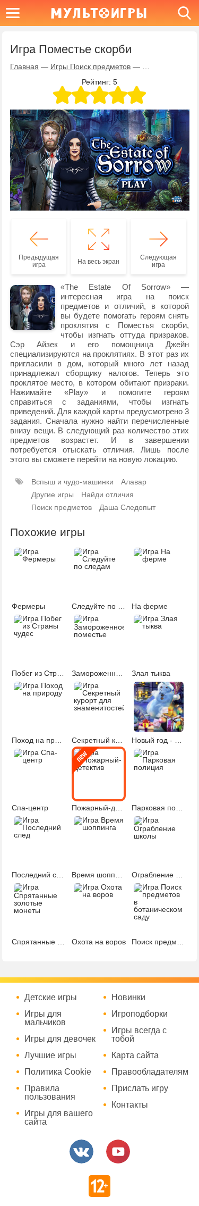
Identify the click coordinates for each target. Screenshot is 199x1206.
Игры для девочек (60, 1039)
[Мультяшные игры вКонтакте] (81, 1151)
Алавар (133, 481)
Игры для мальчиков (45, 1018)
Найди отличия (107, 494)
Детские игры (50, 997)
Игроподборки (139, 1014)
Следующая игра (158, 261)
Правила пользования (49, 1092)
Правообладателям (148, 1072)
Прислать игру (139, 1088)
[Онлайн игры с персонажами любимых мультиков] (98, 13)
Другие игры (52, 494)
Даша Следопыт (127, 507)
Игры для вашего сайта (58, 1117)
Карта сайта (135, 1055)
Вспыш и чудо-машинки (72, 481)
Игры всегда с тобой (139, 1034)
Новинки (128, 997)
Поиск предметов (61, 507)
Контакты (129, 1105)
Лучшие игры (50, 1055)
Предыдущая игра (39, 261)
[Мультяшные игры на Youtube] (118, 1151)
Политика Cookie (57, 1072)
